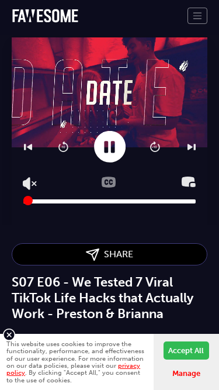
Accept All (186, 350)
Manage (186, 373)
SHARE (116, 254)
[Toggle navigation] (197, 16)
